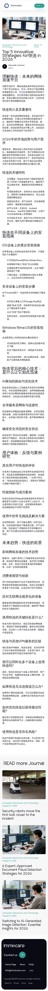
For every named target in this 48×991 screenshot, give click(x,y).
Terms (23, 983)
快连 (21, 92)
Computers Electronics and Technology (14, 46)
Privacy (16, 983)
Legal (30, 983)
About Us (8, 983)
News (22, 964)
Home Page (10, 964)
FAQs (31, 964)
